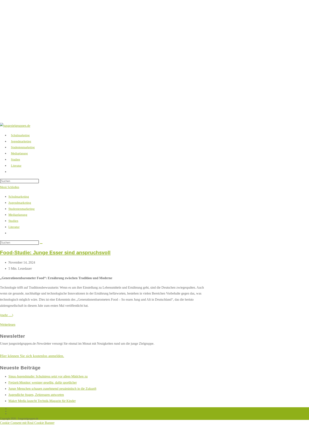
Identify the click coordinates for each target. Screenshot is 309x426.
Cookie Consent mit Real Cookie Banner (27, 423)
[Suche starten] (41, 243)
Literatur (14, 227)
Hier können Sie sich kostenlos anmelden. (32, 356)
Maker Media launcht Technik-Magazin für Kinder (42, 401)
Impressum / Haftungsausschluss (24, 413)
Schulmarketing (18, 196)
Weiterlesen (7, 324)
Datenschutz (14, 411)
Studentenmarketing (21, 208)
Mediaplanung (17, 214)
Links (11, 408)
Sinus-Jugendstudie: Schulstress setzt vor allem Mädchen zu (48, 376)
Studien (13, 220)
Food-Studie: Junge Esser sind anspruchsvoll (55, 252)
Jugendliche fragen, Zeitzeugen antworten (36, 395)
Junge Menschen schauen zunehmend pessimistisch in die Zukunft (52, 388)
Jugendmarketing (19, 202)
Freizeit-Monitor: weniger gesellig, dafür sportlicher (42, 382)
